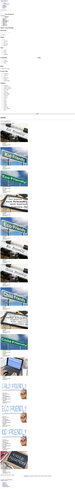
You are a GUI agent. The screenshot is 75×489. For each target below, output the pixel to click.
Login (4, 7)
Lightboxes (5, 6)
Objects (5, 105)
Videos (5, 50)
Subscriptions (7, 3)
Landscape (6, 61)
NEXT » (13, 123)
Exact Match (2, 34)
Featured (4, 2)
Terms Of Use (5, 484)
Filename (5, 45)
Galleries (4, 4)
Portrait (5, 60)
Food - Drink (6, 89)
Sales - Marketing (7, 108)
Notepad (5, 104)
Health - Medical (7, 94)
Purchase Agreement (6, 486)
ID (4, 39)
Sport (5, 109)
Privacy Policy (5, 485)
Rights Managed (7, 80)
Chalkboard (6, 85)
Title (4, 42)
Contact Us (6, 75)
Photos (5, 51)
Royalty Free (6, 73)
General (5, 91)
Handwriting (6, 92)
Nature (5, 102)
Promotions (5, 5)
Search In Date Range (5, 68)
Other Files (6, 54)
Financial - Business (7, 88)
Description (6, 43)
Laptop (5, 98)
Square (5, 62)
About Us (4, 483)
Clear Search (5, 25)
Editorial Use (6, 77)
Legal (5, 99)
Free (4, 76)
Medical (5, 101)
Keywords (6, 41)
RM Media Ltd (26, 475)
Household (6, 95)
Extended (5, 79)
